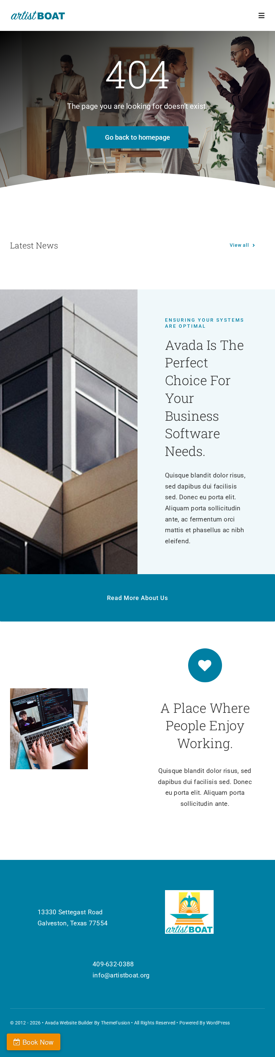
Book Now (37, 1042)
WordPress (218, 1022)
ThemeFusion (115, 1022)
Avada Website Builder (69, 1022)
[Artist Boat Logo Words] (38, 13)
